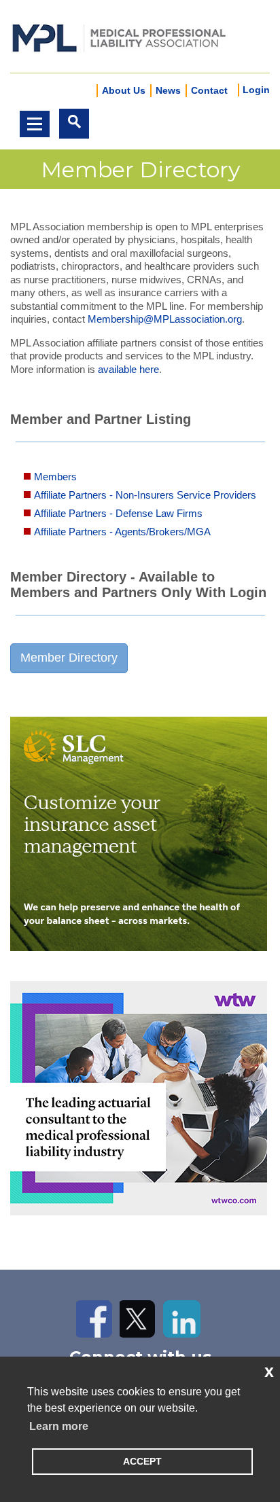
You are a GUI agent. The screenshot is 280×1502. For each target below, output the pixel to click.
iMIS (119, 36)
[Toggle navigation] (35, 124)
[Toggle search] (74, 124)
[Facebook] (94, 1319)
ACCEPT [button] (142, 1461)
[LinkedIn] (181, 1319)
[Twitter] (138, 1319)
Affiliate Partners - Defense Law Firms (118, 513)
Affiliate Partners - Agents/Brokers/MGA (122, 531)
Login (256, 89)
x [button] (269, 1370)
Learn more (58, 1426)
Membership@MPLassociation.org (165, 319)
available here (128, 369)
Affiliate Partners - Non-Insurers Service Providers (145, 495)
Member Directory (69, 657)
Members (55, 476)
